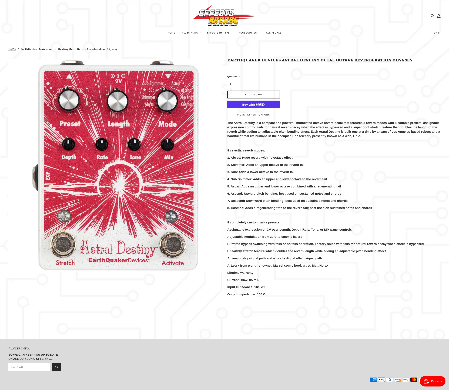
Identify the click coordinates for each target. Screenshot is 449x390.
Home (12, 49)
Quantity (232, 76)
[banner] (224, 15)
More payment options (253, 114)
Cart (437, 32)
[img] (432, 15)
